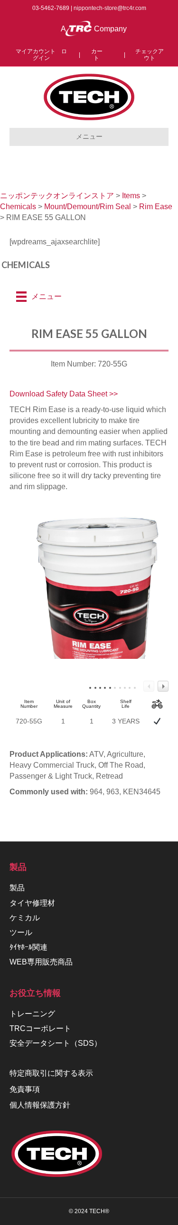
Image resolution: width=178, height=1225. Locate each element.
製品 (17, 888)
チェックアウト (149, 54)
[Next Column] (163, 686)
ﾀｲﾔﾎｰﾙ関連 (28, 947)
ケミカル (24, 918)
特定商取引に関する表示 (51, 1073)
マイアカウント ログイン (41, 54)
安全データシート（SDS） (55, 1043)
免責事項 (24, 1089)
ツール (20, 932)
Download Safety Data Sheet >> (63, 394)
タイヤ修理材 (32, 903)
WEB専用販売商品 (41, 962)
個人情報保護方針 (39, 1105)
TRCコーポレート (40, 1028)
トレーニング (32, 1014)
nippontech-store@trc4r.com (110, 8)
